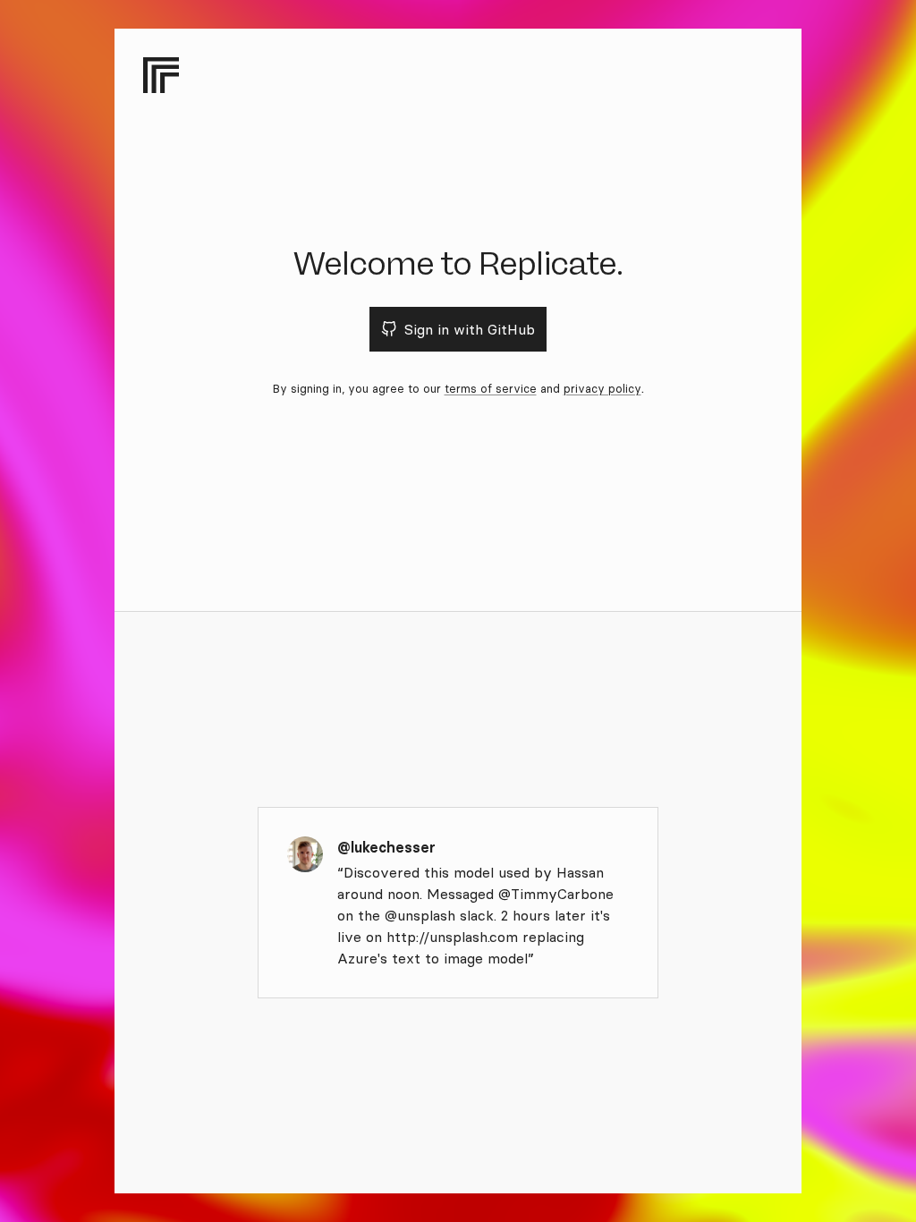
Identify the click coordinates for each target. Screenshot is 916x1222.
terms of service (491, 388)
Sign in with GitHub (469, 329)
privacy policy (602, 388)
